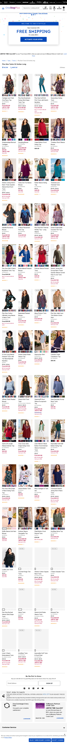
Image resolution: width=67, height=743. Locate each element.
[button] (54, 8)
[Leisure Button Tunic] (25, 474)
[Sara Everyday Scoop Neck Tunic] (58, 385)
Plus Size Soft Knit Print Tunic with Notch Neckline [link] (41, 101)
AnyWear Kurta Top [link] (57, 532)
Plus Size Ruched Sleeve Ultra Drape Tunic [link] (8, 615)
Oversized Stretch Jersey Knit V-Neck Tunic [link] (56, 491)
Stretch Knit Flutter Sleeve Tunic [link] (40, 614)
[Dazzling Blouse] (25, 128)
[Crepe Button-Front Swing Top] (42, 128)
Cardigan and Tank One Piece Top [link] (8, 100)
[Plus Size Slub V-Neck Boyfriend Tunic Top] (9, 254)
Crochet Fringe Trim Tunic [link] (24, 573)
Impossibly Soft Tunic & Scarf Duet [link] (41, 655)
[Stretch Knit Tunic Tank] (25, 385)
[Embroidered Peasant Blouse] (25, 254)
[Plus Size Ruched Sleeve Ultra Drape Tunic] (9, 598)
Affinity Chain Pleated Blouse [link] (8, 401)
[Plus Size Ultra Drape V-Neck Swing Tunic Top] (9, 474)
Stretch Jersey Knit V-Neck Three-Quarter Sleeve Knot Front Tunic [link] (8, 186)
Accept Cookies (57, 740)
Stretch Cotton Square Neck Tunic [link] (42, 573)
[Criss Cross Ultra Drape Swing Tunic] (25, 429)
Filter (5, 67)
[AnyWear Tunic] (25, 639)
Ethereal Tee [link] (55, 613)
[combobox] (33, 8)
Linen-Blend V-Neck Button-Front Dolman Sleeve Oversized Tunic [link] (41, 447)
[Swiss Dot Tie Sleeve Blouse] (25, 168)
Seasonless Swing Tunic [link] (56, 100)
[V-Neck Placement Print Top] (25, 213)
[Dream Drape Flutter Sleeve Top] (25, 340)
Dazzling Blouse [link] (23, 143)
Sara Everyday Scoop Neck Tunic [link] (57, 401)
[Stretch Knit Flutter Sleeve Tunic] (42, 598)
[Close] (64, 734)
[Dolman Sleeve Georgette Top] (25, 517)
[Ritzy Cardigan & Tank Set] (42, 474)
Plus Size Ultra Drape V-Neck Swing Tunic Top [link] (8, 491)
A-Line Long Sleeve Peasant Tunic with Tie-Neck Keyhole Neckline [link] (8, 358)
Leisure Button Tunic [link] (24, 489)
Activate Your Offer (33, 39)
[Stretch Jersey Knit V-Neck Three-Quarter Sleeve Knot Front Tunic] (9, 168)
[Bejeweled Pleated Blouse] (25, 299)
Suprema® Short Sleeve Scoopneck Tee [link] (40, 402)
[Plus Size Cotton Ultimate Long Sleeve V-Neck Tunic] (9, 299)
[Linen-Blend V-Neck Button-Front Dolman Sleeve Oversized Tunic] (42, 429)
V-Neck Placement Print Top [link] (24, 229)
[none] (9, 84)
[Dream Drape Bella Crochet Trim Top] (58, 213)
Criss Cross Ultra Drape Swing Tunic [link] (24, 445)
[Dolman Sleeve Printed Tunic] (42, 254)
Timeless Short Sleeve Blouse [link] (58, 144)
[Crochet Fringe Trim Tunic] (25, 557)
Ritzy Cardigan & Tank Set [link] (41, 490)
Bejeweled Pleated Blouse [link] (24, 315)
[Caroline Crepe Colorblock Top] (58, 340)
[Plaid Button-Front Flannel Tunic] (42, 517)
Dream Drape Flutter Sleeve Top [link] (24, 356)
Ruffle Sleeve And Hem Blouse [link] (9, 533)
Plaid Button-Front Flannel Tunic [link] (40, 533)
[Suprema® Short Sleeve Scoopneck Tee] (42, 385)
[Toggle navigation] (3, 8)
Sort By (14, 67)
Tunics (14, 60)
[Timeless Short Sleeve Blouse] (58, 128)
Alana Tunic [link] (22, 613)
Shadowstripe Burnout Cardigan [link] (9, 144)
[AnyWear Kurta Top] (58, 517)
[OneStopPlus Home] (12, 8)
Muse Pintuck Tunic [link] (40, 314)
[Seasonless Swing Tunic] (58, 84)
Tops (8, 60)
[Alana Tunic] (25, 598)
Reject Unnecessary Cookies (40, 740)
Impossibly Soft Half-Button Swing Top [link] (57, 445)
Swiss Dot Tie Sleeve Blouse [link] (24, 184)
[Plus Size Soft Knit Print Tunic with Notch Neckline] (42, 84)
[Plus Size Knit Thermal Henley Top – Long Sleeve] (42, 213)
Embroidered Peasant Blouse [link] (25, 270)
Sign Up (49, 688)
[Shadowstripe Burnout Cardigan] (9, 128)
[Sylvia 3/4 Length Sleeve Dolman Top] (9, 429)
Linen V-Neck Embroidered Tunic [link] (8, 655)
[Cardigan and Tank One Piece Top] (9, 84)
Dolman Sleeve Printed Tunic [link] (42, 270)
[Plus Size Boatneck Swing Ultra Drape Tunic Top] (25, 84)
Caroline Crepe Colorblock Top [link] (55, 356)
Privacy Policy (8, 737)
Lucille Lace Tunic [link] (7, 570)
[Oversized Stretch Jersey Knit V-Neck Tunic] (58, 474)
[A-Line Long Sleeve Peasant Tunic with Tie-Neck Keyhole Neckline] (9, 340)
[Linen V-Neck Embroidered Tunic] (9, 639)
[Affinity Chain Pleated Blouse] (9, 385)
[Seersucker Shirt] (42, 340)
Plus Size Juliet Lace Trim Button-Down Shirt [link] (57, 316)
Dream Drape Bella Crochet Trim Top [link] (56, 229)
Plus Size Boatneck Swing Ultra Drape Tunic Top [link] (24, 101)
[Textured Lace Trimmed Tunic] (58, 168)
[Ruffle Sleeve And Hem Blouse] (9, 517)
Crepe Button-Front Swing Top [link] (41, 144)
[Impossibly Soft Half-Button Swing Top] (58, 429)
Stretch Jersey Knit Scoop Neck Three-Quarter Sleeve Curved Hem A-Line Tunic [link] (58, 272)
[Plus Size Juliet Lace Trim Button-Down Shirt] (58, 299)
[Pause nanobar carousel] (31, 15)
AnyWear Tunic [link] (23, 654)
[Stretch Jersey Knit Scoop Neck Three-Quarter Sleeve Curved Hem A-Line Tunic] (58, 254)
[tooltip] (6, 2)
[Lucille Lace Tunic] (9, 557)
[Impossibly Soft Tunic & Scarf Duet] (42, 639)
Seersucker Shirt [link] (40, 355)
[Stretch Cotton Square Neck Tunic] (42, 557)
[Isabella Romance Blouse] (9, 213)
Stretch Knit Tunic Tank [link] (24, 401)
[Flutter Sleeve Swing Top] (42, 168)
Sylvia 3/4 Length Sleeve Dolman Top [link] (8, 445)
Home (3, 60)
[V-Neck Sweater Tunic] (58, 557)
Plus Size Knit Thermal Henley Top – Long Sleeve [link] (41, 230)
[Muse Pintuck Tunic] (42, 299)
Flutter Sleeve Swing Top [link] (41, 184)
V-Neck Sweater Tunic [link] (58, 572)
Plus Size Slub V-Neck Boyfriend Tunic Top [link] (9, 270)
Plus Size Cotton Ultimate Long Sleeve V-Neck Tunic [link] (8, 316)
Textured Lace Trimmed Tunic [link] (55, 184)
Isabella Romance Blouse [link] (7, 229)
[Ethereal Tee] (58, 598)
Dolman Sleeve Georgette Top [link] (23, 533)
